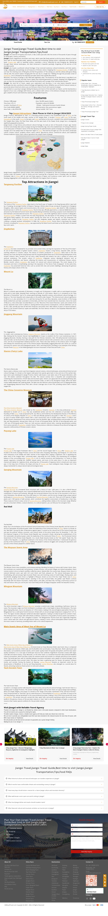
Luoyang (65, 874)
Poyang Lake (12, 62)
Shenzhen (76, 874)
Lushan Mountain (45, 662)
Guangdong (7, 119)
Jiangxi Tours (30, 894)
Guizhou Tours (30, 896)
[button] (54, 778)
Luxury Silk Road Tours (33, 865)
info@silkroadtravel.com (49, 2)
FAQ (6, 886)
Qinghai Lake (69, 451)
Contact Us (8, 869)
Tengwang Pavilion (62, 70)
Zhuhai (75, 894)
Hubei (37, 119)
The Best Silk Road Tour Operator (12, 866)
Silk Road (54, 865)
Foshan (54, 898)
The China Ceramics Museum (13, 408)
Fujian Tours (29, 887)
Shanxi (75, 892)
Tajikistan (76, 881)
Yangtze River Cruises (56, 895)
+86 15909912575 (67, 2)
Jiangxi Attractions (22, 113)
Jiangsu (64, 892)
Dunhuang (55, 867)
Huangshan (55, 874)
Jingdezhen (7, 75)
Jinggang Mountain (34, 334)
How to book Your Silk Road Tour (13, 879)
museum (73, 410)
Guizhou (54, 890)
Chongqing (55, 872)
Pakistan (65, 881)
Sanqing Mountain (12, 487)
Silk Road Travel (91, 891)
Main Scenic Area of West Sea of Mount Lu (19, 645)
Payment (7, 874)
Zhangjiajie (65, 876)
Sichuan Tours (30, 883)
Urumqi (75, 870)
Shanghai (76, 867)
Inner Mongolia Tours (32, 885)
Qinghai (64, 887)
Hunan (22, 119)
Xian (53, 876)
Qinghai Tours (30, 881)
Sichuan (54, 887)
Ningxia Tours (30, 890)
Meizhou (65, 898)
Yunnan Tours (30, 874)
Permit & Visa (9, 889)
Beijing (75, 865)
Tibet (63, 870)
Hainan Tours (30, 892)
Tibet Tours (29, 876)
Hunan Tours (30, 898)
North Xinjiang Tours (32, 870)
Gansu (64, 867)
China (20, 105)
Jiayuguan (55, 879)
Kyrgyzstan (76, 883)
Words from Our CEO (11, 871)
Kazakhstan (65, 883)
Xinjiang (64, 865)
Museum (16, 347)
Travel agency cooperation (13, 876)
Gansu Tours (30, 879)
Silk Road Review (10, 882)
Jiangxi (75, 890)
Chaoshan (76, 898)
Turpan (64, 879)
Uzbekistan (55, 883)
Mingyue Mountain (12, 604)
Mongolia (65, 885)
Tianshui (54, 881)
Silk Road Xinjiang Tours (33, 867)
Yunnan (75, 885)
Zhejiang (58, 117)
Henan (75, 887)
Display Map (20, 744)
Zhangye (75, 876)
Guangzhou (65, 872)
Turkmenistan (56, 885)
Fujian (66, 117)
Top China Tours (31, 872)
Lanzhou (54, 870)
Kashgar (75, 879)
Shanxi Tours (30, 901)
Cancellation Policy (10, 884)
